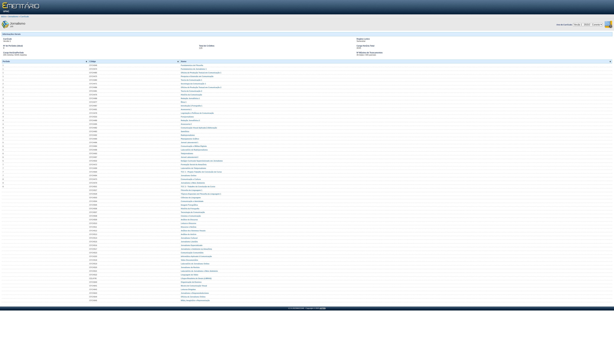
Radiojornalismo (188, 135)
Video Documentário (189, 260)
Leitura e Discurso (188, 223)
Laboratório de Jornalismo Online (195, 264)
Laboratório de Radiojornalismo (194, 150)
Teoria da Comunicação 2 (191, 91)
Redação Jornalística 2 (190, 120)
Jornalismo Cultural (189, 238)
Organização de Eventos (191, 282)
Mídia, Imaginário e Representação (195, 300)
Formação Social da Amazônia (193, 164)
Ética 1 (183, 102)
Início (3, 16)
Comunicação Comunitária (192, 253)
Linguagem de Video (189, 275)
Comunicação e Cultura (191, 179)
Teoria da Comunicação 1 (191, 80)
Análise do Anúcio (188, 234)
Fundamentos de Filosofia (192, 65)
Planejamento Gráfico (190, 139)
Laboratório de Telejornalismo (193, 168)
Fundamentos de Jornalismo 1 (194, 69)
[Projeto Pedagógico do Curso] (608, 28)
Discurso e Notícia (188, 227)
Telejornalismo (187, 153)
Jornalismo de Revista (190, 267)
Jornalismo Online (188, 175)
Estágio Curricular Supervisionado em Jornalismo (202, 161)
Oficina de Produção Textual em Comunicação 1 (201, 73)
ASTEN (323, 308)
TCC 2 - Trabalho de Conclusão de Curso (198, 187)
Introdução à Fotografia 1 (191, 106)
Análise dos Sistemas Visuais (193, 231)
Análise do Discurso (189, 220)
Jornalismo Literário (189, 242)
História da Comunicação (191, 95)
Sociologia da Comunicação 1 (193, 84)
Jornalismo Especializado (191, 245)
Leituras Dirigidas (188, 289)
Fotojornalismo (187, 117)
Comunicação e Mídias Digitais (194, 146)
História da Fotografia (190, 209)
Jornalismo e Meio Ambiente (193, 183)
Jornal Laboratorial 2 (189, 157)
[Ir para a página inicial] (21, 6)
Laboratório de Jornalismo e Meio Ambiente (199, 271)
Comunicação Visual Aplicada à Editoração (199, 128)
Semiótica (185, 131)
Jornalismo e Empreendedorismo (195, 293)
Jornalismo (13, 16)
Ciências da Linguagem (191, 198)
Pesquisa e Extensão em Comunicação (197, 76)
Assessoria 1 (186, 109)
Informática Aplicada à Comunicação (196, 256)
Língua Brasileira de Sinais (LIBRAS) (196, 278)
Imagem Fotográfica (189, 205)
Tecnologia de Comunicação (193, 212)
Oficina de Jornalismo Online (193, 297)
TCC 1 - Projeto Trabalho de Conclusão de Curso (201, 172)
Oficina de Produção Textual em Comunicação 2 (201, 87)
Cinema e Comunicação (191, 216)
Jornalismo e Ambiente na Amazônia (196, 249)
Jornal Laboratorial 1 (189, 142)
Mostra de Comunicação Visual (194, 286)
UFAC (6, 11)
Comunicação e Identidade (192, 201)
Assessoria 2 (186, 124)
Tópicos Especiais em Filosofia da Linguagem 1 (201, 194)
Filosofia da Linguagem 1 (191, 190)
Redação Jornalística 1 (190, 98)
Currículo (24, 16)
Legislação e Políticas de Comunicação (197, 113)
